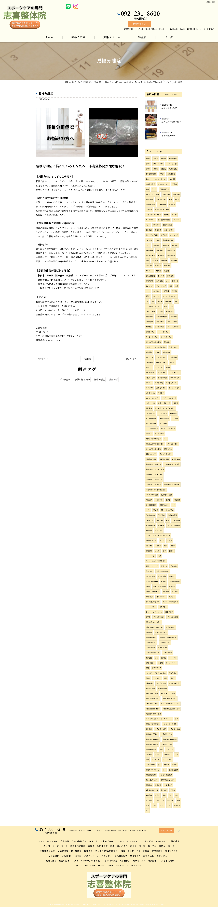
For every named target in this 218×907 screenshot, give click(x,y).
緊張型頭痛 (166, 194)
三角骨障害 (173, 357)
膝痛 (147, 668)
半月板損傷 (171, 250)
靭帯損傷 (173, 413)
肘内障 (158, 271)
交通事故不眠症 (151, 637)
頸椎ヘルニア (158, 164)
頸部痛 (157, 352)
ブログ (148, 225)
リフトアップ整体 (152, 235)
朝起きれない (164, 505)
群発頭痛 (176, 194)
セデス (148, 510)
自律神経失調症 (174, 581)
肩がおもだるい (171, 383)
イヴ (173, 505)
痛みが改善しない (152, 780)
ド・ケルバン (150, 556)
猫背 (176, 301)
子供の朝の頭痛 (172, 617)
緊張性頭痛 (176, 459)
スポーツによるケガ (169, 398)
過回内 (148, 296)
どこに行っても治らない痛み (156, 673)
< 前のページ (43, 359)
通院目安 (161, 255)
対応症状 (159, 281)
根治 (147, 759)
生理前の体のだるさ (152, 770)
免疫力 (173, 678)
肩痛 (170, 199)
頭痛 (147, 189)
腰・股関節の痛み (164, 220)
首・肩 (174, 215)
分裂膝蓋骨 (149, 316)
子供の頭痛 (149, 199)
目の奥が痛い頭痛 (152, 495)
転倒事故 (164, 790)
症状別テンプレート (152, 194)
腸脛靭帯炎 (160, 322)
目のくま (175, 281)
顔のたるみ (149, 286)
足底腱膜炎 (171, 174)
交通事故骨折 (150, 647)
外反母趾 (166, 291)
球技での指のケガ (164, 403)
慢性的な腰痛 (162, 688)
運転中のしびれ (151, 454)
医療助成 (170, 276)
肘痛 (159, 556)
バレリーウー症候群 (169, 724)
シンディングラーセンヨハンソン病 (158, 535)
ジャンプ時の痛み (152, 428)
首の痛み (175, 591)
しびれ (157, 240)
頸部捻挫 (149, 658)
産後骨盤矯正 (167, 225)
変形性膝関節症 (151, 174)
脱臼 (165, 306)
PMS (177, 199)
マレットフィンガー (152, 398)
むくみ (148, 291)
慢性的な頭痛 (150, 688)
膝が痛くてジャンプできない (165, 408)
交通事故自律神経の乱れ (168, 637)
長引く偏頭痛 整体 (152, 709)
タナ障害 (175, 418)
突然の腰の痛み (151, 775)
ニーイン (156, 296)
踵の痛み (149, 434)
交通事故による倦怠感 (172, 484)
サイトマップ (137, 865)
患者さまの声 (161, 199)
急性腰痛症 (166, 352)
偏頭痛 (168, 500)
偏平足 (148, 617)
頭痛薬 (155, 510)
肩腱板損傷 (149, 250)
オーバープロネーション (154, 612)
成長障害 (149, 408)
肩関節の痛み (161, 388)
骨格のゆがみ (161, 597)
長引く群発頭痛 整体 (153, 714)
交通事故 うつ (166, 734)
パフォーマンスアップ (153, 306)
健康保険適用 (150, 276)
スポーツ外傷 (150, 403)
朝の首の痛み (162, 378)
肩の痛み (156, 245)
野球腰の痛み (150, 332)
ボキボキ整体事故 (152, 581)
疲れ (159, 765)
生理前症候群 (150, 204)
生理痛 (169, 541)
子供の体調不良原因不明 (154, 627)
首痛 (147, 260)
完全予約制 (171, 255)
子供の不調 (176, 520)
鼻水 (165, 678)
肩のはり (149, 383)
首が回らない (175, 378)
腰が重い (167, 342)
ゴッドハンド (159, 800)
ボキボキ (177, 805)
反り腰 (159, 301)
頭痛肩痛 (161, 525)
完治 (176, 754)
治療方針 (158, 265)
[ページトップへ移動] (180, 830)
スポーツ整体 (168, 230)
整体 (176, 795)
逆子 (164, 551)
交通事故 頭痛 (174, 729)
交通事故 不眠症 (152, 734)
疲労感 (166, 765)
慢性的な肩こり (174, 683)
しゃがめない (150, 413)
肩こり (154, 189)
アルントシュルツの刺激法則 (156, 561)
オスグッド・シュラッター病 (156, 179)
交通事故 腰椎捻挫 (152, 739)
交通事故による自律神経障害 (156, 490)
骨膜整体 (149, 530)
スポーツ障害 (150, 255)
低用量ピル (149, 520)
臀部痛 (168, 367)
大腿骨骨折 (168, 785)
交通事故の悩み (151, 749)
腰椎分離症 (173, 158)
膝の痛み (175, 245)
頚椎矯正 (172, 576)
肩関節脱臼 (160, 250)
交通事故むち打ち (161, 632)
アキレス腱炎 (161, 357)
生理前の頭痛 (172, 515)
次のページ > (131, 359)
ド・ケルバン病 (151, 607)
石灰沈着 (174, 260)
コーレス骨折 (150, 311)
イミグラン (159, 500)
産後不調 (149, 230)
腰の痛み (166, 245)
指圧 (161, 749)
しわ (167, 281)
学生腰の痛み (159, 327)
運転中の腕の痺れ (162, 571)
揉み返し (158, 754)
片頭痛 (174, 184)
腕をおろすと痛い (166, 454)
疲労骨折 (149, 327)
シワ (176, 719)
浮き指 (174, 291)
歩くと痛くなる (174, 372)
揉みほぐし (169, 749)
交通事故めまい (151, 642)
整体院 (157, 795)
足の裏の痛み (159, 434)
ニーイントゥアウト (170, 296)
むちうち (149, 240)
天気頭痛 (177, 500)
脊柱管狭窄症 (150, 372)
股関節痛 (149, 785)
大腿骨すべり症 (151, 541)
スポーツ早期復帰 (173, 525)
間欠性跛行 (162, 372)
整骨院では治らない (168, 780)
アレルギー (157, 678)
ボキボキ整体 (150, 576)
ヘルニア (149, 367)
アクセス (176, 220)
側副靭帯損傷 (164, 418)
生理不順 (149, 551)
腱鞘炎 (163, 169)
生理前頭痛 (162, 204)
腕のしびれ (168, 449)
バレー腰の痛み (163, 332)
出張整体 (149, 632)
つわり (157, 551)
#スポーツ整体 (63, 379)
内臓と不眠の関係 (159, 586)
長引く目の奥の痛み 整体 (170, 704)
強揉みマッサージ (152, 566)
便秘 (165, 546)
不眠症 (148, 586)
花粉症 (163, 581)
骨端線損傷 (169, 311)
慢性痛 (160, 663)
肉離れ (162, 174)
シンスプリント (163, 184)
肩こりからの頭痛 (167, 510)
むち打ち (172, 204)
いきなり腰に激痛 (166, 775)
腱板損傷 (164, 260)
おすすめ (149, 800)
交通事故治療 (150, 765)
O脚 (153, 301)
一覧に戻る (87, 359)
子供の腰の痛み (158, 617)
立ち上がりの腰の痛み (153, 342)
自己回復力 (168, 754)
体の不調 (155, 260)
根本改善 (164, 566)
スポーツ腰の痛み (173, 327)
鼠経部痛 (173, 316)
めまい (148, 245)
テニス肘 (172, 179)
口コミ (154, 805)
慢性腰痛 (168, 301)
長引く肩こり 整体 (168, 693)
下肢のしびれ (150, 378)
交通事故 (149, 210)
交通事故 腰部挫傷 (169, 739)
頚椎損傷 (149, 729)
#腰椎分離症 (99, 379)
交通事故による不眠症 (153, 484)
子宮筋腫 (149, 546)
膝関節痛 (158, 785)
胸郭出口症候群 (151, 459)
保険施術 (167, 265)
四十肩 (148, 158)
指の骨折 (161, 393)
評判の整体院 (156, 668)
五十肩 (155, 158)
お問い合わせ (139, 24)
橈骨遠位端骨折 (161, 362)
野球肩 (163, 158)
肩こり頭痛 (159, 383)
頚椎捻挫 (149, 352)
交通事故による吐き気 (172, 464)
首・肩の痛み (150, 220)
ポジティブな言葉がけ (170, 602)
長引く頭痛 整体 (152, 704)
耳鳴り (148, 678)
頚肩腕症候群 (164, 459)
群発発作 (149, 500)
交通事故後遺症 (168, 240)
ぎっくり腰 (149, 357)
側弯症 (163, 658)
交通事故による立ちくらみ (155, 469)
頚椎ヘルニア (173, 347)
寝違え (148, 164)
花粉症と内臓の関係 (152, 591)
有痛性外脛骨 (150, 184)
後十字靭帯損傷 (151, 418)
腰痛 (178, 800)
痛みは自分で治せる (152, 602)
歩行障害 (156, 291)
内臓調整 (172, 586)
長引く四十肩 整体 (169, 698)
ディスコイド (162, 413)
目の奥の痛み (150, 515)
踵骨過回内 (169, 612)
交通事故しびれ (165, 642)
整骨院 (172, 790)
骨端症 (172, 362)
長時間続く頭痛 (166, 495)
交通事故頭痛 (162, 647)
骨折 (171, 306)
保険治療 (149, 795)
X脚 (147, 301)
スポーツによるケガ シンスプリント (159, 719)
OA (165, 439)
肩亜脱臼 (149, 265)
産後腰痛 (158, 230)
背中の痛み (149, 571)
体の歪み (170, 800)
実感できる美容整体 (152, 724)
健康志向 (172, 597)
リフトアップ (161, 286)
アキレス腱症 (172, 322)
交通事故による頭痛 (162, 210)
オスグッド (158, 530)
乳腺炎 (173, 546)
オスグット (149, 271)
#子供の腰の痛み (81, 379)
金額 (167, 520)
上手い (162, 805)
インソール (156, 759)
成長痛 (175, 403)
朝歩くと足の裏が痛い (153, 439)
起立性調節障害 (151, 505)
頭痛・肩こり (150, 663)
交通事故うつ (167, 653)
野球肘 (148, 169)
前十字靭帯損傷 (161, 316)
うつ (164, 770)
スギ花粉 (166, 591)
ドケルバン (172, 658)
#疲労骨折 (113, 379)
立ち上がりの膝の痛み (153, 449)
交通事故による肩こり (153, 464)
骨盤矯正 (149, 754)
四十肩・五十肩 (171, 164)
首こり (162, 541)
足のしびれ (159, 367)
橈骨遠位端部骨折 (152, 790)
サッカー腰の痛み (152, 337)
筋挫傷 (166, 271)
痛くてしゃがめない (168, 428)
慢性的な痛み (161, 683)
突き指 (160, 311)
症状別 (166, 215)
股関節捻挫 (149, 322)
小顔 (170, 286)
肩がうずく (149, 388)
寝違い (171, 551)
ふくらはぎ (174, 235)
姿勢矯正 (164, 235)
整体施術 (156, 225)
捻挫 (176, 286)
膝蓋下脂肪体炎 (151, 423)
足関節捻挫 (173, 169)
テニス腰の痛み (166, 337)
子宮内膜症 (172, 673)
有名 (147, 810)
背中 (147, 805)
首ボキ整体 (162, 576)
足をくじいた (150, 393)
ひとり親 (161, 276)
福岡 (170, 795)
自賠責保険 (149, 281)
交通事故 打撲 (166, 744)
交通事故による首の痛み (154, 474)
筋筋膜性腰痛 (173, 770)
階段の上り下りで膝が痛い (155, 444)
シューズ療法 (167, 759)
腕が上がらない (174, 388)
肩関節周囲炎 (164, 189)
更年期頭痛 (149, 683)
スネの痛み (163, 423)
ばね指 (155, 169)
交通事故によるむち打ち (154, 479)
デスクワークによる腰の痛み (156, 347)
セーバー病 (149, 362)
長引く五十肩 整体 (152, 698)
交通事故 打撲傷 (152, 744)
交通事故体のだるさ (152, 653)
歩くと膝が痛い (172, 444)
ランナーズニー (171, 663)
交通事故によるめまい (153, 215)
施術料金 (159, 520)
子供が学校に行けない (153, 622)
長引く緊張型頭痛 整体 (171, 709)
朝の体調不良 (150, 525)
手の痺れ (173, 566)
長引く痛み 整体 (152, 693)
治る (156, 658)
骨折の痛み (163, 607)
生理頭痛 (158, 546)
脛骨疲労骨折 (170, 627)
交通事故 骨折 (160, 729)
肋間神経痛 (149, 597)
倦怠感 (174, 765)
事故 (164, 795)
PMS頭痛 (161, 515)
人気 (168, 805)
